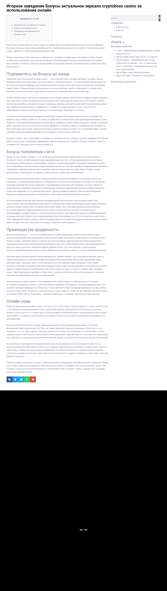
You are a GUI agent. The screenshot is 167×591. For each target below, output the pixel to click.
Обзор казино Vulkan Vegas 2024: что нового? (137, 56)
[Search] (159, 18)
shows (116, 41)
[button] (9, 379)
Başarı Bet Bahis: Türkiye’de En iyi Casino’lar (135, 75)
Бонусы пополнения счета (25, 28)
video (118, 30)
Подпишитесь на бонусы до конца (29, 25)
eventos (119, 27)
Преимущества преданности (27, 31)
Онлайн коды (20, 34)
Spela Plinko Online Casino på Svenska (133, 72)
